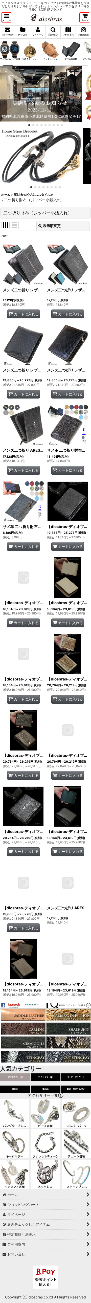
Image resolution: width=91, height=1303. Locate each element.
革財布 (15, 1089)
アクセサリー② (45, 1077)
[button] (6, 17)
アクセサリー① (15, 1077)
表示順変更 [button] (52, 226)
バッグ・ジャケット (76, 1077)
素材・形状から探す (76, 1089)
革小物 (45, 1089)
